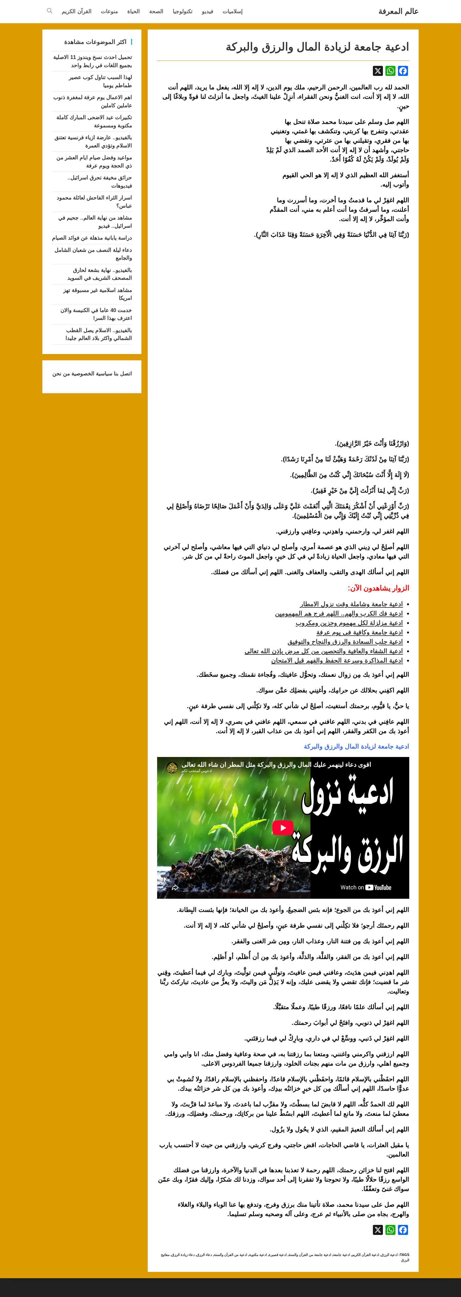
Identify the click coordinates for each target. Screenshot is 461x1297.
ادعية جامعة (341, 1255)
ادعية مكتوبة (258, 1255)
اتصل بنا (122, 374)
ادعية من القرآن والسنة (230, 1255)
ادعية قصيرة (278, 1255)
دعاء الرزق (204, 1255)
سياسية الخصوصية (91, 374)
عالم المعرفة (399, 11)
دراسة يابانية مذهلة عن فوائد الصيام (92, 238)
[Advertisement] (209, 163)
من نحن (61, 374)
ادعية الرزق (389, 1255)
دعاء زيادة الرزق (183, 1255)
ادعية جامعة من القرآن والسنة (310, 1255)
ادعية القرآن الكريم (365, 1255)
